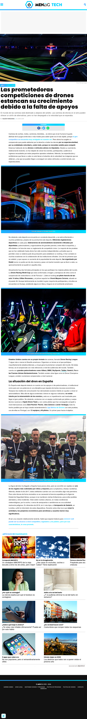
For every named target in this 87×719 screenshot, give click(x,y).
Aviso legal (19, 687)
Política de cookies (69, 687)
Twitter (63, 370)
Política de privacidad (54, 687)
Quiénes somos (8, 687)
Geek (13, 85)
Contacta (80, 687)
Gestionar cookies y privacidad (35, 687)
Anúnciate (43, 688)
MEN (5, 85)
